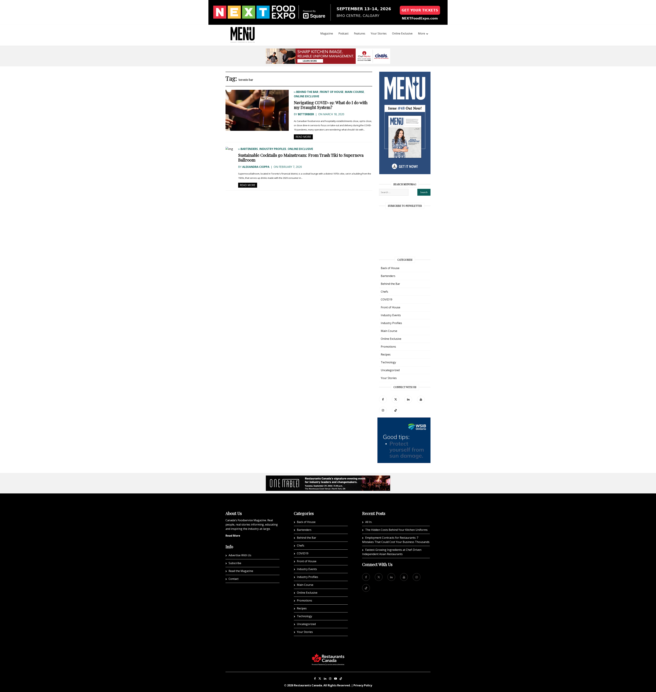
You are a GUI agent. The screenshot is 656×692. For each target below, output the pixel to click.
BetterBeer (306, 114)
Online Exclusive (402, 33)
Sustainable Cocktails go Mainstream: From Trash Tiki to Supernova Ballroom (301, 157)
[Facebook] (383, 399)
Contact (233, 579)
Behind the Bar (307, 92)
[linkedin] (408, 399)
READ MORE (303, 137)
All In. (368, 522)
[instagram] (383, 410)
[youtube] (421, 399)
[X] (319, 678)
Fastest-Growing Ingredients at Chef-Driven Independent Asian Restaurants (391, 552)
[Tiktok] (395, 410)
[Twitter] (395, 399)
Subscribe (235, 563)
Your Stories (379, 33)
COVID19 (386, 299)
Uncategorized (390, 370)
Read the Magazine (241, 571)
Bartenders (249, 149)
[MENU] (243, 30)
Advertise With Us (240, 555)
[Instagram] (330, 678)
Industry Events (391, 315)
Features (359, 33)
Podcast (343, 33)
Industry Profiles (272, 149)
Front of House (331, 92)
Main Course (354, 92)
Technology (388, 362)
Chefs (384, 291)
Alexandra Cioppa (255, 167)
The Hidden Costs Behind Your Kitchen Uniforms (396, 530)
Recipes (386, 354)
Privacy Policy (362, 685)
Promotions (388, 346)
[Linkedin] (325, 678)
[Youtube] (335, 678)
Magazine (326, 33)
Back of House (390, 268)
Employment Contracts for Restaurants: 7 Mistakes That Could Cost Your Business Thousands (395, 540)
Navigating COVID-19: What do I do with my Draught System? (330, 105)
